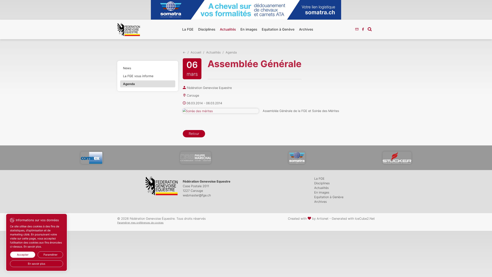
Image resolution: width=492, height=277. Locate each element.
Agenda (129, 84)
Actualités (228, 29)
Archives (306, 29)
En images (248, 29)
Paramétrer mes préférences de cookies (140, 222)
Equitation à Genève (278, 29)
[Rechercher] (370, 29)
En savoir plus (36, 263)
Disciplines (206, 29)
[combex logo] (92, 158)
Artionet (322, 218)
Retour (194, 134)
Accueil (196, 52)
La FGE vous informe (138, 76)
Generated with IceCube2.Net (353, 218)
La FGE (188, 29)
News (127, 68)
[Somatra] (296, 158)
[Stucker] (397, 158)
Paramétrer (50, 254)
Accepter (22, 254)
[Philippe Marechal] (195, 158)
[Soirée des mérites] (221, 110)
